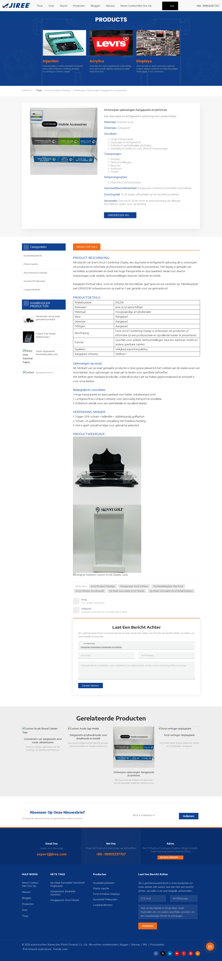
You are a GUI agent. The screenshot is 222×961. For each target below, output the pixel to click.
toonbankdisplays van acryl (168, 586)
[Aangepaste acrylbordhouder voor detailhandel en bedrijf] (88, 728)
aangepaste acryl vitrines (134, 586)
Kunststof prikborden (34, 281)
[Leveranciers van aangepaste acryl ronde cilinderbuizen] (42, 730)
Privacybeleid (157, 944)
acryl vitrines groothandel (90, 591)
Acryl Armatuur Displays (58, 90)
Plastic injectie (31, 264)
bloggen (95, 5)
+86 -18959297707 (207, 5)
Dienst (63, 5)
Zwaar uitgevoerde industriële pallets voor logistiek (47, 353)
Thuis (40, 5)
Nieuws (110, 5)
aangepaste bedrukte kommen (63, 893)
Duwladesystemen (33, 255)
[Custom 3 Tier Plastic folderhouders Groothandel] (28, 337)
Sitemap (135, 944)
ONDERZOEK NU (118, 215)
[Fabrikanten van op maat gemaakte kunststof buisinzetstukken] (28, 319)
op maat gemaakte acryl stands (126, 591)
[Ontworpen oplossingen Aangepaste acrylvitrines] (134, 747)
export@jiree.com (51, 854)
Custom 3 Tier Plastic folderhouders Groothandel (46, 335)
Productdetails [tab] (86, 246)
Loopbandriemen (32, 289)
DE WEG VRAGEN (169, 857)
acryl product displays (103, 586)
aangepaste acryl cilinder (64, 900)
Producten (79, 5)
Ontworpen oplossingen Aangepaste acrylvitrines (101, 647)
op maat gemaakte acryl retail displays (171, 591)
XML (145, 944)
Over (51, 5)
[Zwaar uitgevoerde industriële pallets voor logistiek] (28, 356)
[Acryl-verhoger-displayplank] (179, 728)
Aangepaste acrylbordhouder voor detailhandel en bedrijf (88, 736)
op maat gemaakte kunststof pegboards (67, 884)
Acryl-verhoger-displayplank (179, 734)
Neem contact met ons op (136, 5)
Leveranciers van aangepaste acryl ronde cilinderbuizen (43, 740)
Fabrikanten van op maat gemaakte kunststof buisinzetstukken (48, 318)
